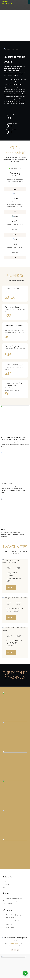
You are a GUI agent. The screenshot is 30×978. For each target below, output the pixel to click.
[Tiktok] (18, 950)
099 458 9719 (9, 924)
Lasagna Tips (6, 884)
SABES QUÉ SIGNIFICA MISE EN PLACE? (14, 609)
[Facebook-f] (12, 950)
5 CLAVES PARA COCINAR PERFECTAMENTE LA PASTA (13, 577)
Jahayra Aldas (9, 568)
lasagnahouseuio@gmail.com (13, 921)
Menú (4, 887)
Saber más (10, 587)
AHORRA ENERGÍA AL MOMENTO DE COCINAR (14, 643)
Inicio (4, 881)
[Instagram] (15, 950)
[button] (25, 973)
